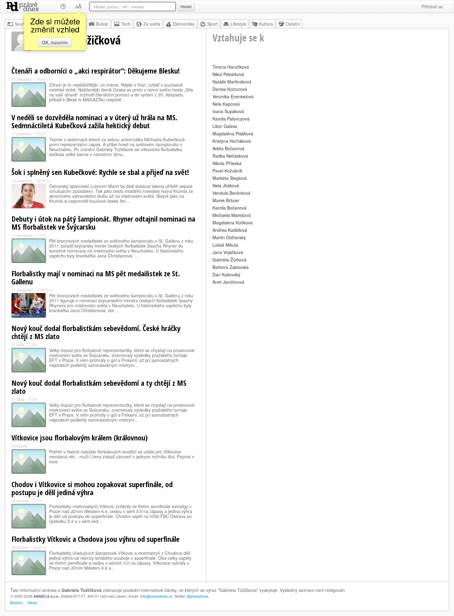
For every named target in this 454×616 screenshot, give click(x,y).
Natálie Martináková (231, 82)
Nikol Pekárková (228, 74)
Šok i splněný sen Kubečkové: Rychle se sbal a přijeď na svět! (100, 172)
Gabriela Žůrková (229, 260)
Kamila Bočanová (229, 208)
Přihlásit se (432, 6)
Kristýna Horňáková (231, 141)
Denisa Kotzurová (229, 89)
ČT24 (40, 133)
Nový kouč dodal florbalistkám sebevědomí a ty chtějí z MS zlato (98, 387)
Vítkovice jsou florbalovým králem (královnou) (79, 437)
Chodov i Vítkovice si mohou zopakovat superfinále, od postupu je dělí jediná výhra (92, 488)
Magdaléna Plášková (232, 133)
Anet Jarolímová (228, 282)
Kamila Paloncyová (231, 119)
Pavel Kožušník (227, 171)
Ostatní (293, 24)
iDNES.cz (45, 289)
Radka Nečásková (230, 156)
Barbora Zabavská (230, 267)
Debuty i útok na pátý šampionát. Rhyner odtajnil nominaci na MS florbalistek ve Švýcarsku (103, 223)
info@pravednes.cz (156, 596)
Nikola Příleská (227, 163)
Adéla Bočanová (228, 148)
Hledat (185, 6)
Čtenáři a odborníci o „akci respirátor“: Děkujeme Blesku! (95, 71)
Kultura (266, 24)
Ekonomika (184, 24)
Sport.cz (39, 547)
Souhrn (22, 24)
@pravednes (197, 596)
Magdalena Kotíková (232, 222)
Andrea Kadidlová (229, 230)
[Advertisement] (327, 329)
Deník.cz (43, 180)
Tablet (32, 602)
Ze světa (151, 24)
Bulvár (102, 24)
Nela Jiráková (225, 185)
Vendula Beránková (231, 193)
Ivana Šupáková (228, 111)
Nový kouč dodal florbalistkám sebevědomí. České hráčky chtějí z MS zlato (95, 332)
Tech (126, 24)
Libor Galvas (224, 126)
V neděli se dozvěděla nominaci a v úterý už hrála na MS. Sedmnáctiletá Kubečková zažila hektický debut (94, 121)
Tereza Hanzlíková (230, 67)
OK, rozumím (55, 42)
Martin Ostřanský (229, 237)
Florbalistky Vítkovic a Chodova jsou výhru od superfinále (95, 539)
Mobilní (16, 602)
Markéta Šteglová (229, 178)
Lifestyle (238, 24)
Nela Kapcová (226, 104)
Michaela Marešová (231, 215)
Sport (212, 24)
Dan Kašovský (226, 274)
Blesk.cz (44, 79)
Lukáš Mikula (225, 245)
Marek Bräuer (225, 200)
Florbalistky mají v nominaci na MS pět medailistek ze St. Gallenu (95, 277)
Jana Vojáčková (227, 252)
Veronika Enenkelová (233, 96)
